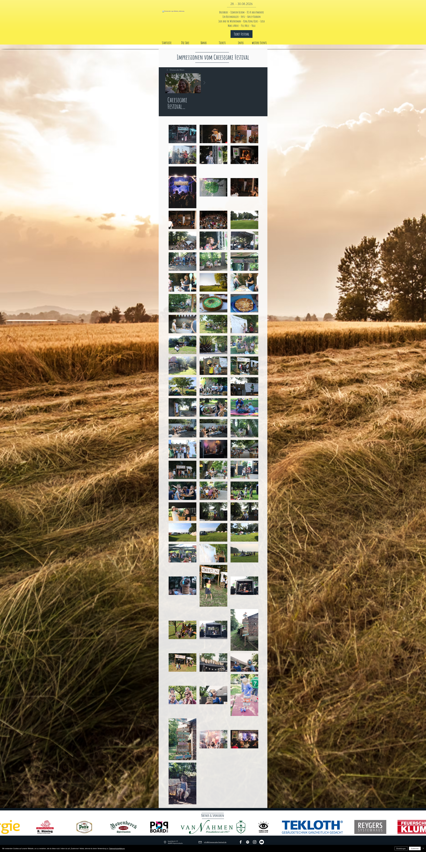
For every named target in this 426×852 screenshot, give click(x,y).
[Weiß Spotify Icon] (247, 842)
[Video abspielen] (183, 83)
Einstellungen (401, 848)
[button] (175, 70)
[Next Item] (422, 827)
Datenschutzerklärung (117, 848)
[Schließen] (423, 848)
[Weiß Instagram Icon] (254, 842)
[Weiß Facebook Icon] (240, 842)
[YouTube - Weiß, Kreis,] (261, 842)
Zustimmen (415, 848)
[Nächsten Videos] (204, 83)
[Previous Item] (4, 827)
